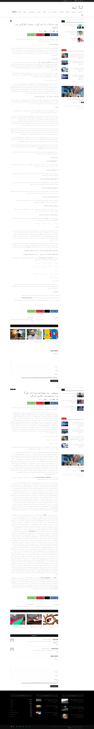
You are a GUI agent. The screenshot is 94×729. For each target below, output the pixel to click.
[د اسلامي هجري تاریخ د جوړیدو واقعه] (38, 706)
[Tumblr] (79, 1)
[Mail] (20, 726)
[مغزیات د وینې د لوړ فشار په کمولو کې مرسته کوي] (64, 69)
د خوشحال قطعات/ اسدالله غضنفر (70, 24)
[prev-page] (57, 345)
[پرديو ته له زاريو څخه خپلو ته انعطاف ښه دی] (38, 713)
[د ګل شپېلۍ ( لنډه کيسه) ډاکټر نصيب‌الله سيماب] (34, 334)
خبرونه (64, 50)
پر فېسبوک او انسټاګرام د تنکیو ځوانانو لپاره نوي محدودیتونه (78, 76)
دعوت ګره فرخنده (73, 38)
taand (45, 31)
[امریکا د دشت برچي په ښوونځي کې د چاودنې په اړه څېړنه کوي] (64, 701)
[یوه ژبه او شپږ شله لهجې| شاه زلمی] (50, 334)
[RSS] (17, 726)
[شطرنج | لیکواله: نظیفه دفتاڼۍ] (72, 91)
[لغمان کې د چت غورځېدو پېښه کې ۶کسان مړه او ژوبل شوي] (38, 700)
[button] (82, 15)
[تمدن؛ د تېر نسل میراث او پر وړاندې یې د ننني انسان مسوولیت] (17, 334)
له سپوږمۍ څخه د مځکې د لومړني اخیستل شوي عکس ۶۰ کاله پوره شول (77, 708)
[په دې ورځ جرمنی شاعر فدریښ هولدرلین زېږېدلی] (64, 716)
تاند (80, 102)
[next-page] (54, 345)
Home (82, 19)
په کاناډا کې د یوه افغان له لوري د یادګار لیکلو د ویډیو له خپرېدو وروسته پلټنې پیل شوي (76, 55)
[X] (77, 1)
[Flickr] (26, 726)
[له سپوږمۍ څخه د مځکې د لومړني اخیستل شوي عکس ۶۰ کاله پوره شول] (64, 708)
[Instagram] (80, 1)
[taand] (51, 31)
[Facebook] (82, 1)
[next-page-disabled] (81, 82)
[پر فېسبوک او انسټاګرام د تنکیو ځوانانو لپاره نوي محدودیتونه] (64, 76)
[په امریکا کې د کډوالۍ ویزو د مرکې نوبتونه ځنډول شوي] (64, 62)
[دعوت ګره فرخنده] (80, 40)
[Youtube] (75, 1)
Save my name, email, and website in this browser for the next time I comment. (39, 377)
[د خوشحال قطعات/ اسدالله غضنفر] (80, 26)
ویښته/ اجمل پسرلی (40, 319)
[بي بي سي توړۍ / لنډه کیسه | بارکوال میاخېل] (80, 33)
